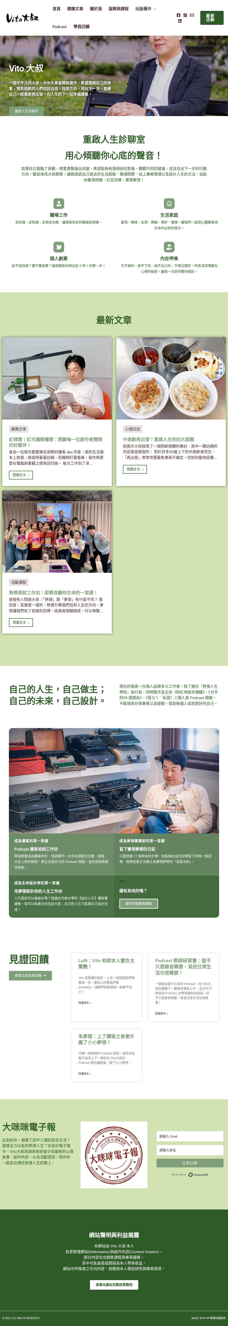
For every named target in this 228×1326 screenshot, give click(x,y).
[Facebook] (179, 15)
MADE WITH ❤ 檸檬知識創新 (208, 1318)
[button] (153, 9)
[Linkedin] (180, 21)
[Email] (192, 15)
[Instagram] (185, 15)
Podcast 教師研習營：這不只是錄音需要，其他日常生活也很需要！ (183, 967)
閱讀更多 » (84, 1003)
